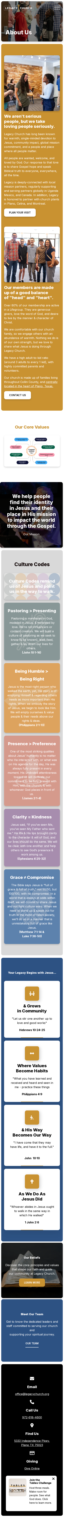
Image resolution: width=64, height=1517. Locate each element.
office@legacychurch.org (32, 1394)
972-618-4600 (32, 1417)
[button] (57, 8)
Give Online (32, 1468)
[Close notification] (53, 1479)
